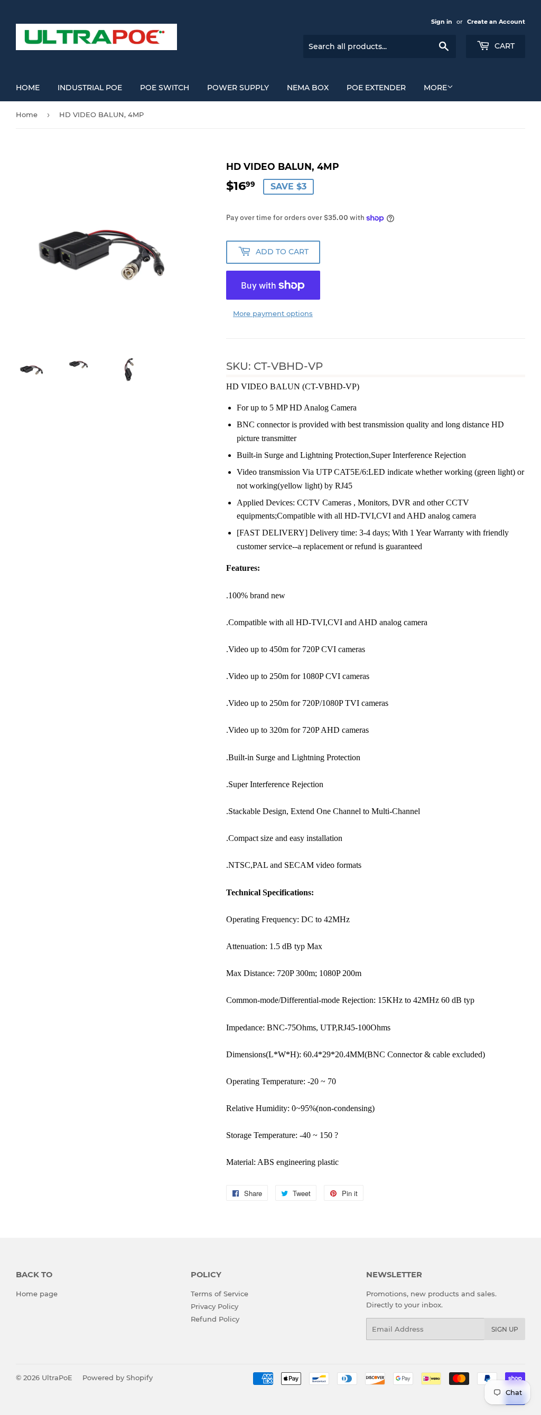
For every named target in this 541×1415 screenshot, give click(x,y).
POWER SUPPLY (238, 87)
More (435, 87)
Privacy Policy (214, 1306)
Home (28, 87)
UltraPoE (57, 1377)
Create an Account (496, 21)
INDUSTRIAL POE (90, 87)
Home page (37, 1293)
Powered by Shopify (117, 1377)
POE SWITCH (164, 87)
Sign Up (504, 1329)
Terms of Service (219, 1293)
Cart (503, 46)
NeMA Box (308, 87)
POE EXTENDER (376, 87)
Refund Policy (215, 1319)
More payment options (273, 313)
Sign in (441, 21)
